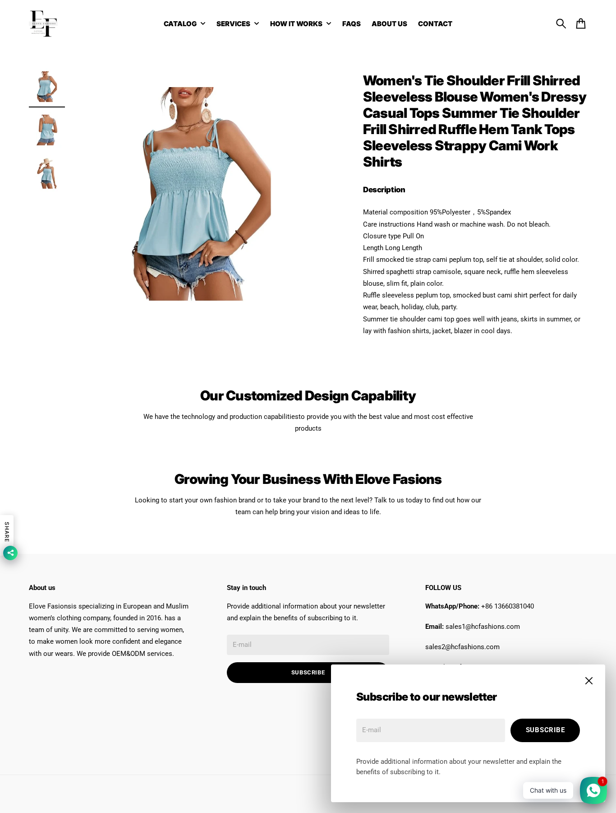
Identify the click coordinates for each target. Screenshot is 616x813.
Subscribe (545, 730)
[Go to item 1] (47, 87)
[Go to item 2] (47, 130)
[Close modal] (589, 681)
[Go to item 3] (47, 173)
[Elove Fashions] (43, 23)
